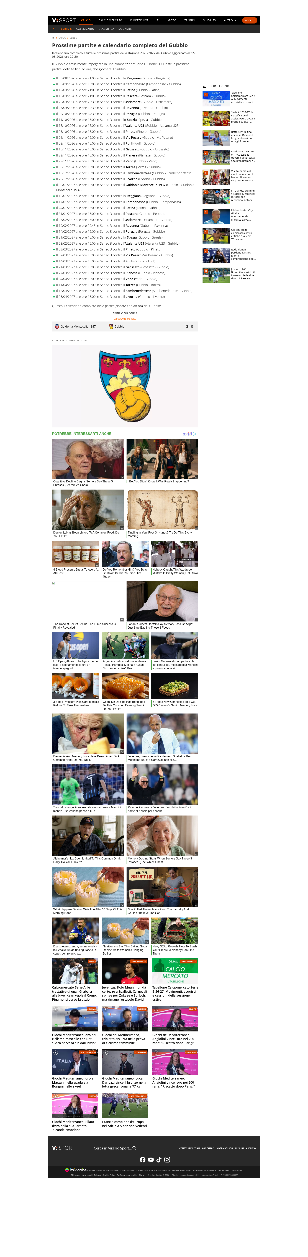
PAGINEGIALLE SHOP (132, 1170)
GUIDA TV (209, 20)
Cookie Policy (108, 1175)
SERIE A (92, 961)
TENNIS (189, 20)
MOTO (172, 20)
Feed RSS (239, 1148)
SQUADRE (125, 28)
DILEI (188, 1170)
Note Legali (87, 1175)
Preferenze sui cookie (127, 1175)
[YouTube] (151, 1161)
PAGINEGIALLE (113, 1170)
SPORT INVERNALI (87, 1052)
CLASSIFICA (106, 28)
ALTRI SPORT (140, 1052)
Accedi (249, 20)
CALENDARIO (85, 28)
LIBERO (91, 1170)
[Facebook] (142, 1161)
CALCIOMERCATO (110, 20)
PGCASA (149, 1170)
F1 (158, 20)
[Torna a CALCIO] (54, 29)
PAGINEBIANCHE (162, 1170)
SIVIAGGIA (197, 1170)
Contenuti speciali (189, 1148)
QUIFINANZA (210, 1170)
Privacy (97, 1175)
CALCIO (86, 20)
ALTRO (228, 20)
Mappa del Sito (225, 1148)
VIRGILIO (100, 1170)
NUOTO (192, 1009)
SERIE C (73, 38)
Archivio (251, 1148)
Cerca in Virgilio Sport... (113, 1148)
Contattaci (208, 1148)
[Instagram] (167, 1161)
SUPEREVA (237, 1170)
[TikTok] (159, 1161)
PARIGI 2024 (190, 1052)
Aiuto (141, 1175)
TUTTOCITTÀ (178, 1170)
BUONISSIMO (224, 1170)
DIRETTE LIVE (139, 20)
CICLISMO (91, 1009)
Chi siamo (75, 1175)
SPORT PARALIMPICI (137, 1096)
